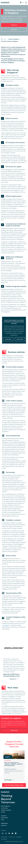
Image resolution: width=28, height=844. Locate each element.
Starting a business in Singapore (9, 41)
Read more (13, 679)
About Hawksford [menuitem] (5, 806)
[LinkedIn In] (2, 833)
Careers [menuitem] (3, 812)
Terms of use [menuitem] (12, 837)
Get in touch (20, 339)
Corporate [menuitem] (3, 815)
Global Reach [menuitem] (4, 823)
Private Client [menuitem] (4, 817)
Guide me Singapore (13, 39)
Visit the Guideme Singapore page (14, 785)
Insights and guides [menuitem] (6, 810)
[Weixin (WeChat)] (9, 833)
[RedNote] (15, 833)
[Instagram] (6, 833)
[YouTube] (12, 833)
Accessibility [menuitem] (19, 837)
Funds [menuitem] (2, 819)
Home (4, 39)
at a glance (5, 625)
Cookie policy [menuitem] (4, 839)
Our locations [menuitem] (4, 808)
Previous (2, 766)
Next (25, 766)
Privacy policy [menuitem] (4, 837)
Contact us (14, 25)
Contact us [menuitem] (4, 825)
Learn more (14, 29)
